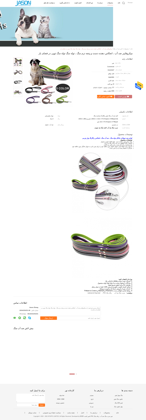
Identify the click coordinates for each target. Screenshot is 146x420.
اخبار (82, 412)
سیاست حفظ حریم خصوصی (52, 412)
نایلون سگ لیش (118, 399)
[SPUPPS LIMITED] (23, 3)
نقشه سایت (71, 412)
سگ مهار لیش (119, 395)
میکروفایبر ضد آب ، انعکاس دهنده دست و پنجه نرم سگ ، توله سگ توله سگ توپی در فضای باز (86, 49)
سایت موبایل (32, 412)
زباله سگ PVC (107, 293)
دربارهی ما (93, 412)
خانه (119, 3)
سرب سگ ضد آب (120, 293)
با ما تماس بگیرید (65, 3)
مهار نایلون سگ (118, 406)
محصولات (110, 3)
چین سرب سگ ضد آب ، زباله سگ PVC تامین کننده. (98, 416)
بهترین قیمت (122, 96)
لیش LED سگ (119, 403)
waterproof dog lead (94, 293)
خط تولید (61, 395)
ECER (82, 416)
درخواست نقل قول (49, 3)
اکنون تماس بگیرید (103, 96)
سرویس (91, 403)
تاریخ (92, 399)
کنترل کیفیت (78, 3)
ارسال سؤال (48, 318)
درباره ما (100, 3)
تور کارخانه (89, 3)
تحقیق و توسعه (60, 403)
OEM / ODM (60, 399)
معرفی (91, 395)
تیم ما (91, 406)
